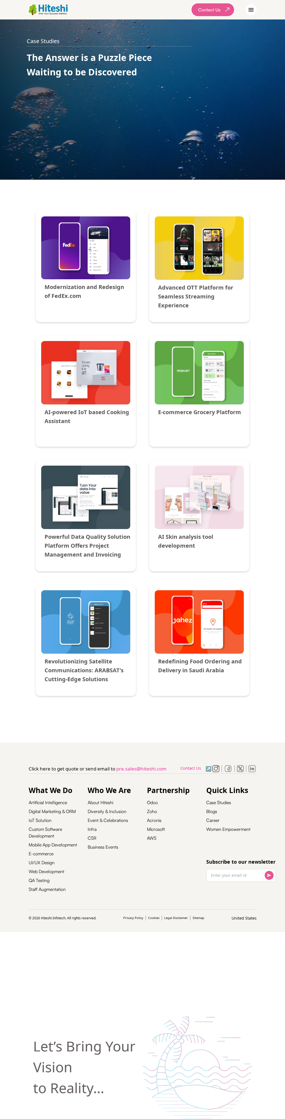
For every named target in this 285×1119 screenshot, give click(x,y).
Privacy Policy (133, 918)
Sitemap (198, 918)
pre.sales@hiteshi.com (141, 768)
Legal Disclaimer (176, 918)
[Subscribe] (269, 875)
